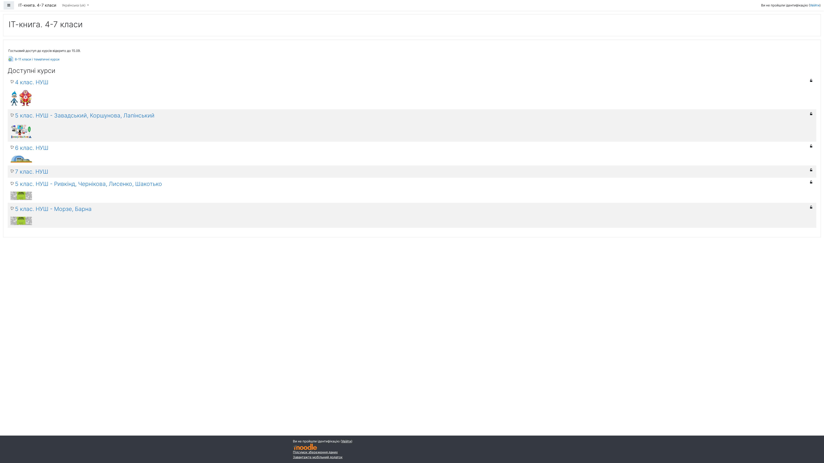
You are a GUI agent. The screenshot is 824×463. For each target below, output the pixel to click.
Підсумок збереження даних (315, 452)
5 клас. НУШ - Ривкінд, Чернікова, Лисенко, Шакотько (88, 183)
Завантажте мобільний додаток (317, 457)
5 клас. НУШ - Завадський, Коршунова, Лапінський (84, 115)
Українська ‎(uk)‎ (74, 5)
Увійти (814, 5)
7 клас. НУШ (31, 171)
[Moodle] (305, 447)
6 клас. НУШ (31, 147)
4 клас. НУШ (31, 82)
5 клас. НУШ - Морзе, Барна (53, 209)
